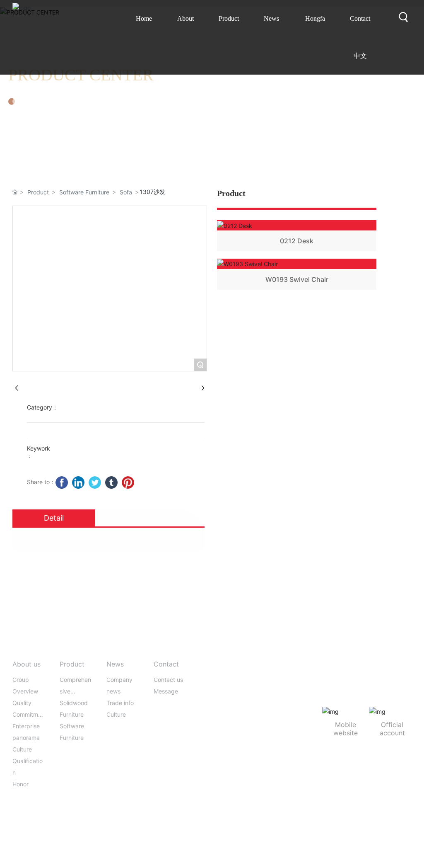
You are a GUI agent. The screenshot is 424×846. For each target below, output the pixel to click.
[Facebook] (61, 482)
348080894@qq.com (259, 713)
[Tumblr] (111, 482)
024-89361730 (241, 701)
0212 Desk (296, 241)
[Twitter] (95, 482)
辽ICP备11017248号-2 (281, 824)
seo (405, 824)
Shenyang (383, 824)
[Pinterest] (128, 482)
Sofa (126, 192)
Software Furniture (84, 192)
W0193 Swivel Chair (296, 279)
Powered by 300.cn (341, 824)
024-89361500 (240, 688)
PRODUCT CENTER (81, 74)
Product (38, 192)
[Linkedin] (78, 482)
